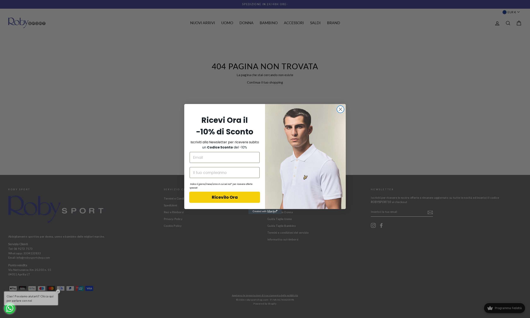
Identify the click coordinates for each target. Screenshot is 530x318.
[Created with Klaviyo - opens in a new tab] (265, 211)
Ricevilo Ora (225, 197)
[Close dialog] (340, 109)
